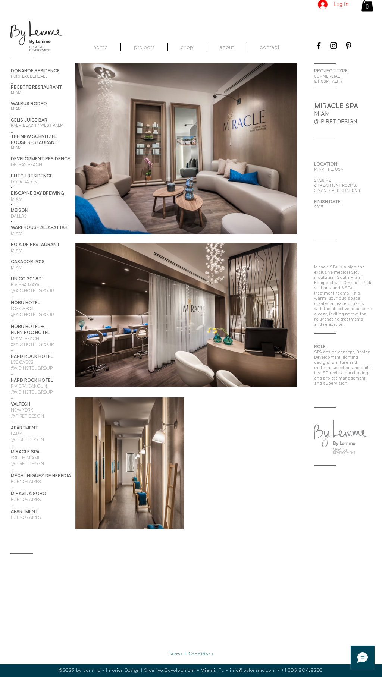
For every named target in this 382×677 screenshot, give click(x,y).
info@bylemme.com (253, 670)
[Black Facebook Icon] (318, 45)
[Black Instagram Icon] (333, 45)
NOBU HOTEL (25, 326)
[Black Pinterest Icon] (348, 45)
